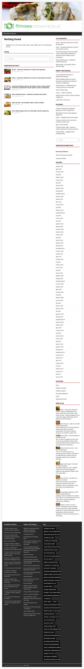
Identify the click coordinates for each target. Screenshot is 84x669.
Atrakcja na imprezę (28, 554)
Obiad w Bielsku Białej (62, 90)
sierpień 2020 (59, 286)
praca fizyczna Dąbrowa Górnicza (53, 629)
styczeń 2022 (59, 240)
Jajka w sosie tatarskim (62, 124)
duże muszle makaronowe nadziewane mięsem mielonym (59, 571)
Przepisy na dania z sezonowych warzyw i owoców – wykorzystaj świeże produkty (12, 553)
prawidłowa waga (49, 632)
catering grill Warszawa (51, 541)
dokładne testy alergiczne (51, 565)
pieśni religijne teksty (50, 626)
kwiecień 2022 (59, 232)
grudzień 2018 (59, 314)
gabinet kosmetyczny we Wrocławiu (54, 574)
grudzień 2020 (59, 276)
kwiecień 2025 (59, 210)
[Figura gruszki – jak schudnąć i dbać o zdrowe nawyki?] (7, 106)
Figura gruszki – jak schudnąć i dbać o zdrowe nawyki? (28, 102)
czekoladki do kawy (49, 544)
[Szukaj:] (29, 58)
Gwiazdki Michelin (28, 576)
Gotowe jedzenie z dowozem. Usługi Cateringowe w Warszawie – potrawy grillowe (32, 561)
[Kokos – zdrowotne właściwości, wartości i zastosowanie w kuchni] (7, 81)
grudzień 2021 (59, 243)
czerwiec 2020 (59, 292)
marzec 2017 (59, 371)
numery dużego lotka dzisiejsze (53, 611)
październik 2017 (60, 352)
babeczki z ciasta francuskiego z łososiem (56, 531)
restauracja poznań (49, 638)
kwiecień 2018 (59, 336)
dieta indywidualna (49, 553)
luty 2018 (58, 341)
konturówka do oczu (50, 583)
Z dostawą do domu (28, 534)
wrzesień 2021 (60, 251)
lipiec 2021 (58, 256)
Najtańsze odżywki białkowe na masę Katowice (57, 608)
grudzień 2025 (59, 188)
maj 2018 (58, 333)
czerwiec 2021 (59, 259)
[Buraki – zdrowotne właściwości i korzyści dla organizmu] (7, 73)
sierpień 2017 (59, 358)
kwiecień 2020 (59, 297)
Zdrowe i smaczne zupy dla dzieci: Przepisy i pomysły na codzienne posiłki (12, 563)
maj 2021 (58, 262)
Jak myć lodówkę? (28, 583)
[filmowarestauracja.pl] (42, 19)
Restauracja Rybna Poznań (51, 641)
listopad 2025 (59, 191)
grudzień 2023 (59, 224)
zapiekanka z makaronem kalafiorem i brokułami (57, 650)
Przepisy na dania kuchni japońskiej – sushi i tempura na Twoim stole (12, 580)
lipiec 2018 (58, 328)
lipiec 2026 (58, 169)
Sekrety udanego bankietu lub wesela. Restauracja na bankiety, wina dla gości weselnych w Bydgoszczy (66, 81)
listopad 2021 (59, 245)
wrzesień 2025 (60, 196)
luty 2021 (58, 270)
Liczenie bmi (47, 598)
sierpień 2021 (59, 254)
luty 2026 (58, 183)
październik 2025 (60, 193)
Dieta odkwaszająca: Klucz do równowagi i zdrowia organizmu (30, 111)
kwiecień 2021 (59, 265)
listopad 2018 (59, 317)
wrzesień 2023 (60, 229)
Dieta (57, 385)
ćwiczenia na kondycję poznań (52, 659)
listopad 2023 (59, 226)
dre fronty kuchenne (50, 568)
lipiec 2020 (58, 289)
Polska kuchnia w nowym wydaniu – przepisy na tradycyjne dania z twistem (12, 602)
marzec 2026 (59, 180)
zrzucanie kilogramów (50, 656)
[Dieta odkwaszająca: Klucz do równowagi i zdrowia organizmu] (7, 114)
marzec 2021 (59, 267)
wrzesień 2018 (60, 322)
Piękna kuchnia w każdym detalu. (32, 565)
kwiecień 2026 (59, 177)
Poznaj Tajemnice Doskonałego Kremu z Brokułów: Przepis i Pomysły (12, 586)
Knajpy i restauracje (61, 388)
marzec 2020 (59, 300)
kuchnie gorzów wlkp (50, 589)
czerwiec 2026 (59, 172)
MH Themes (26, 665)
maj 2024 (58, 215)
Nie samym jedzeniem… (62, 393)
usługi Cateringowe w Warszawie (53, 647)
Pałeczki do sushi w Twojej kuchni (12, 532)
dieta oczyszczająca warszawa (52, 556)
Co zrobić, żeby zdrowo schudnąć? (12, 568)
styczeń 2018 (59, 344)
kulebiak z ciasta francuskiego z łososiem (56, 592)
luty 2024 (58, 221)
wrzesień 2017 (60, 355)
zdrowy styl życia (49, 653)
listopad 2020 (59, 278)
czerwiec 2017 (59, 363)
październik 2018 (60, 319)
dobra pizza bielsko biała (51, 562)
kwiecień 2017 (59, 368)
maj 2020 (58, 295)
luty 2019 (58, 311)
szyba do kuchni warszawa (51, 644)
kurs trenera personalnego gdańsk (54, 595)
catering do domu (49, 538)
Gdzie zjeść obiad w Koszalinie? (31, 591)
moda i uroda (47, 601)
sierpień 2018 (59, 325)
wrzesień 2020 (60, 284)
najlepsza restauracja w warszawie (54, 605)
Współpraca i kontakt (9, 33)
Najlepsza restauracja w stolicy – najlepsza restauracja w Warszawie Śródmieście (32, 530)
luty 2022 (58, 237)
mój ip (55, 601)
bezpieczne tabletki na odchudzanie (54, 534)
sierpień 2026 (59, 166)
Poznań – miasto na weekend (64, 92)
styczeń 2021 (59, 273)
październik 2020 (60, 281)
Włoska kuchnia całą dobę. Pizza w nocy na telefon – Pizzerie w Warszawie (32, 542)
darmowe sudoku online (51, 550)
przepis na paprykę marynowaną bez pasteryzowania (59, 635)
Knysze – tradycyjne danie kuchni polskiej (67, 117)
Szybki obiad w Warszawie (63, 100)
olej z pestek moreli (49, 620)
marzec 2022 (59, 234)
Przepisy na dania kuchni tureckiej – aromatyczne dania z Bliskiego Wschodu (12, 592)
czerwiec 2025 (59, 204)
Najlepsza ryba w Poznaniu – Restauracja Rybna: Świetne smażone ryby (31, 587)
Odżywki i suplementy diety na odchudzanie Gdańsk (58, 617)
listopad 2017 (59, 349)
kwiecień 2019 (59, 308)
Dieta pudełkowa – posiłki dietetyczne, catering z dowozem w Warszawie (32, 598)
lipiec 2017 (58, 360)
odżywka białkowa (49, 614)
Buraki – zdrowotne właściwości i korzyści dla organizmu (28, 69)
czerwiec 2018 (59, 330)
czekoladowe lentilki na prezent (53, 547)
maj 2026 (58, 174)
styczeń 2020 (59, 306)
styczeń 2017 (59, 377)
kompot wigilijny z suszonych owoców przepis (57, 580)
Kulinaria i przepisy (61, 391)
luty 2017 (58, 374)
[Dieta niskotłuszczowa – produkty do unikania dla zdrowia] (7, 97)
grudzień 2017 (59, 347)
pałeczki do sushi (48, 623)
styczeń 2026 (59, 185)
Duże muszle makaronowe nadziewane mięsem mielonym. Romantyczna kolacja (12, 536)
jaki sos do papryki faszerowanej (53, 577)
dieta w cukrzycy (48, 559)
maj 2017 (58, 366)
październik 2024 (60, 213)
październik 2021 (60, 248)
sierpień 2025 (59, 199)
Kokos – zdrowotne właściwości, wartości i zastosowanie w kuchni (31, 78)
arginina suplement (49, 528)
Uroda (57, 396)
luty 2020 (58, 303)
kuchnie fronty (48, 586)
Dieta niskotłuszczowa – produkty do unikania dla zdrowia (29, 94)
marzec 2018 (59, 338)
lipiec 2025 (58, 202)
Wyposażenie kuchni (61, 399)
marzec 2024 (59, 218)
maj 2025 (58, 207)
